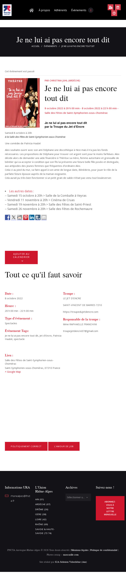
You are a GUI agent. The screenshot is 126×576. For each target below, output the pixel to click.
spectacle (19, 339)
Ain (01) (39, 499)
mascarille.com (71, 554)
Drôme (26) (41, 509)
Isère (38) (40, 514)
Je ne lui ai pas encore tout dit (21, 335)
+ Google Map (13, 371)
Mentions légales (79, 550)
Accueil (36, 46)
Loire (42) (40, 519)
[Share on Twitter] (13, 217)
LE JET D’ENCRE (72, 298)
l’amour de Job (64, 446)
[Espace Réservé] (111, 7)
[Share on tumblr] (38, 217)
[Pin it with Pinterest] (25, 217)
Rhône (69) (41, 524)
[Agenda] (118, 7)
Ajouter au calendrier (21, 255)
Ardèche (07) (42, 504)
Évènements (50, 46)
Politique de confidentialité (104, 550)
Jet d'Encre (46, 335)
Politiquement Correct (26, 446)
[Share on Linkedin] (31, 217)
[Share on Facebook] (7, 217)
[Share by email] (44, 217)
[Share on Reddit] (19, 217)
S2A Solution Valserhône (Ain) (71, 562)
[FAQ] (114, 13)
